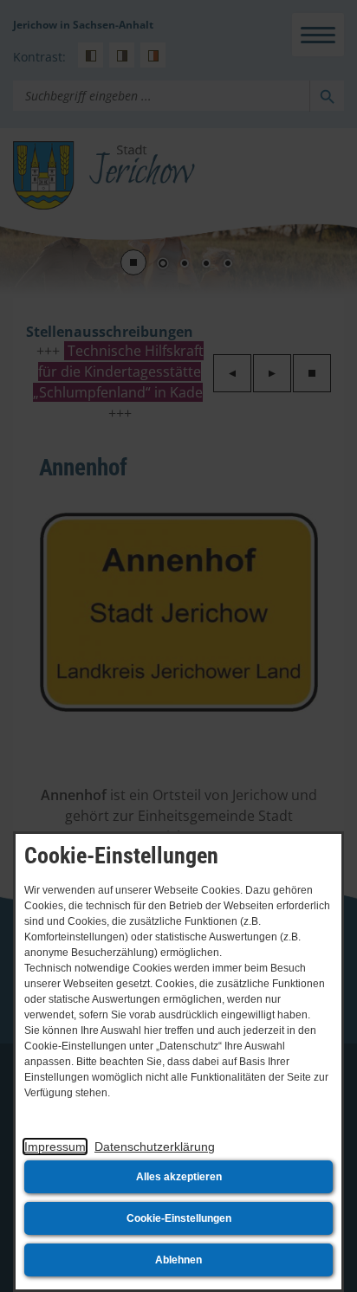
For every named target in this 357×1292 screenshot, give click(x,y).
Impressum (55, 1146)
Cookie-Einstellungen (179, 1218)
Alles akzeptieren (179, 1177)
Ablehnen (178, 1260)
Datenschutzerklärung (154, 1146)
